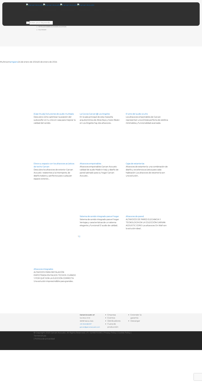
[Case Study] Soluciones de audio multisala (54, 114)
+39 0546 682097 (86, 324)
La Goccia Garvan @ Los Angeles (95, 114)
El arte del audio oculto (137, 114)
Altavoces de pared (135, 216)
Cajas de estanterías (135, 164)
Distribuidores (113, 321)
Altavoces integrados (43, 269)
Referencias (84, 10)
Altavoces (33, 10)
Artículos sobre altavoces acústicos (52, 27)
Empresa (111, 315)
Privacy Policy (110, 333)
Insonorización (49, 10)
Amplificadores (68, 10)
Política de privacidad (45, 339)
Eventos (111, 318)
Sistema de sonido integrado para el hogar (99, 216)
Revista (97, 10)
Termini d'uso (40, 336)
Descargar (135, 321)
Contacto (110, 10)
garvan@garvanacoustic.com (90, 327)
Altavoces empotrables (90, 164)
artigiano (14, 62)
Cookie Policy (124, 333)
